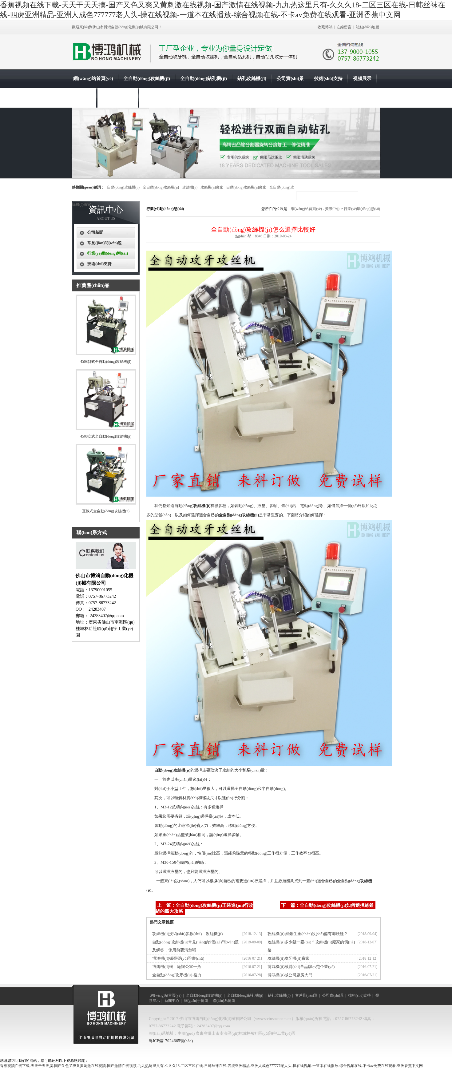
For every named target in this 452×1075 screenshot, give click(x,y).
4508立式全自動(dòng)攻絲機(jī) (105, 436)
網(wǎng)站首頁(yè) (93, 78)
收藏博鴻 (325, 27)
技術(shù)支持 (328, 78)
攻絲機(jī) (189, 187)
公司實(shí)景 (290, 78)
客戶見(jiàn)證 (306, 995)
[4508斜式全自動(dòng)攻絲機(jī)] (106, 354)
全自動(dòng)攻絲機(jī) (147, 78)
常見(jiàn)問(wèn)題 (104, 242)
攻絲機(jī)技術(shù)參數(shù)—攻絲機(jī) (187, 933)
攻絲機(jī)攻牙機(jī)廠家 (288, 958)
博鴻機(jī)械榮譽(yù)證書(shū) (178, 958)
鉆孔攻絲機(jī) (251, 78)
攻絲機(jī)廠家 (211, 187)
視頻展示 (362, 78)
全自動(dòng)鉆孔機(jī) (203, 78)
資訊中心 (332, 209)
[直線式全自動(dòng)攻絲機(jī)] (106, 503)
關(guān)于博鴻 (117, 97)
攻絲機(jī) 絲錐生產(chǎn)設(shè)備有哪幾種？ (308, 933)
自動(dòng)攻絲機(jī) (123, 187)
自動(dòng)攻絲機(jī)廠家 (246, 187)
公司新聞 (95, 232)
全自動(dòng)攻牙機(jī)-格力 (176, 975)
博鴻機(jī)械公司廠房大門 (290, 975)
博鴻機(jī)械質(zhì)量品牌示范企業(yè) (301, 966)
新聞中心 (82, 97)
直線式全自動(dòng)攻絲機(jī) (105, 511)
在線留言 (344, 27)
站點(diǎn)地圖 (367, 27)
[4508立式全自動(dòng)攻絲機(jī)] (106, 428)
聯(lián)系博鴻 (158, 97)
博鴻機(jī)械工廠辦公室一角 (176, 966)
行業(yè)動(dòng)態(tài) (362, 209)
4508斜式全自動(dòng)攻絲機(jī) (105, 361)
